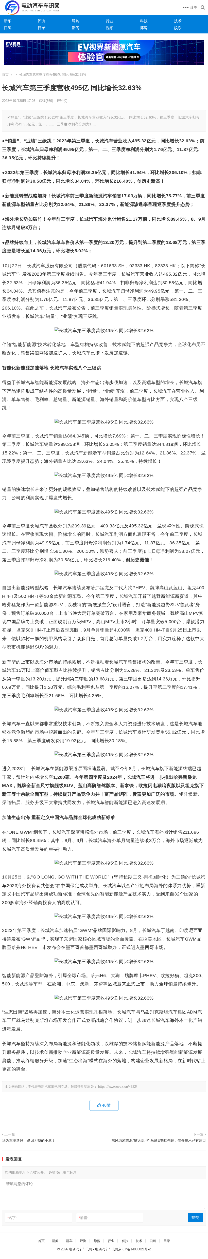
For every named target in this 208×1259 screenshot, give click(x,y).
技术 (178, 21)
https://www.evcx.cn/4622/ (117, 1087)
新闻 (75, 28)
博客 (144, 28)
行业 (109, 21)
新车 (7, 21)
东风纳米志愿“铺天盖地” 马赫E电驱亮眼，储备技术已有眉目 (158, 1140)
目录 (41, 28)
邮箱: (83, 1218)
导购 (75, 21)
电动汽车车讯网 (80, 1249)
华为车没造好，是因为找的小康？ (28, 1140)
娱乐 (178, 28)
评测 (41, 21)
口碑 (7, 28)
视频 (109, 28)
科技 (144, 21)
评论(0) (62, 101)
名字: (12, 1218)
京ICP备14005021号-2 (134, 1249)
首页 (5, 75)
